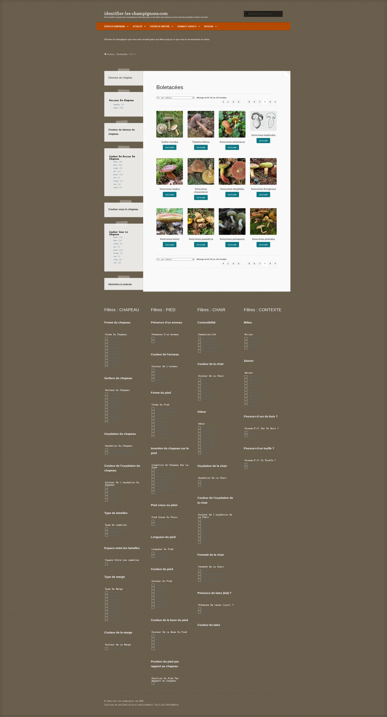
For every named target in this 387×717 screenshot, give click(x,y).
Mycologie (208, 26)
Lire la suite (169, 147)
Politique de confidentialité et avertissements (128, 705)
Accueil (111, 54)
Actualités (137, 26)
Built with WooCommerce (167, 705)
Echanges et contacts (187, 26)
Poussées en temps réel (160, 26)
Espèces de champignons (114, 26)
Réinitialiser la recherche (120, 284)
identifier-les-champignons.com (136, 13)
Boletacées (122, 54)
